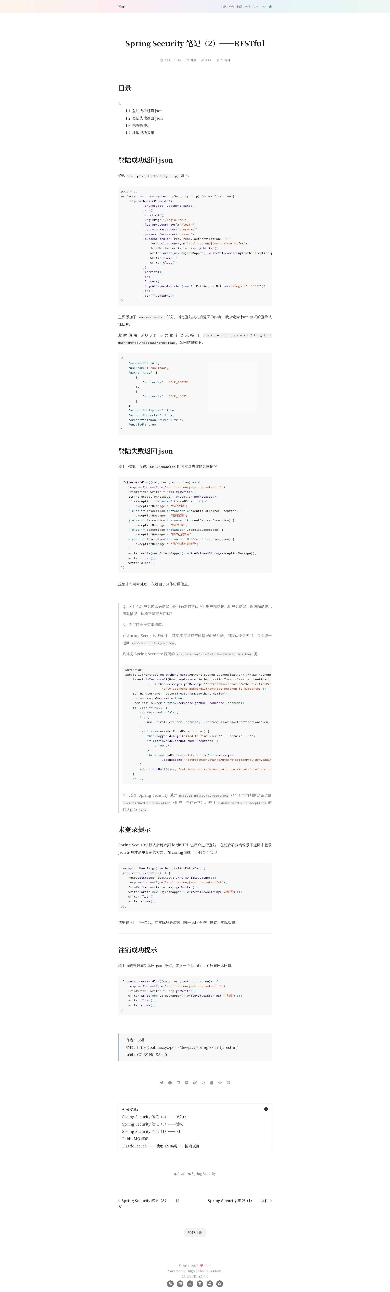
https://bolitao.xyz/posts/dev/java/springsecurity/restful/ (187, 1047)
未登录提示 (141, 125)
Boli (140, 1039)
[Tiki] (190, 1283)
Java (181, 1173)
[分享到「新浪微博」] (195, 1082)
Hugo (190, 1270)
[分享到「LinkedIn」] (178, 1082)
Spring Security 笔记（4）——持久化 (154, 1116)
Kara (122, 6)
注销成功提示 (143, 132)
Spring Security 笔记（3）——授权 (152, 1124)
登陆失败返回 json (147, 118)
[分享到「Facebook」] (170, 1082)
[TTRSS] (219, 1283)
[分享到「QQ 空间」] (220, 1082)
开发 (193, 60)
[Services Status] (180, 1283)
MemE (218, 1270)
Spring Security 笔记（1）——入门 (152, 1131)
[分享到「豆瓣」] (203, 1082)
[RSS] (170, 1283)
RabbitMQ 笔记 (135, 1138)
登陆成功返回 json (147, 110)
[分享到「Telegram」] (186, 1082)
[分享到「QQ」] (211, 1082)
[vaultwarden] (210, 1283)
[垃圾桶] (200, 1283)
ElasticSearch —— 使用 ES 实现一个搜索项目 (160, 1145)
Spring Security (204, 1173)
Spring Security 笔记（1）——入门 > (240, 1200)
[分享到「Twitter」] (162, 1082)
